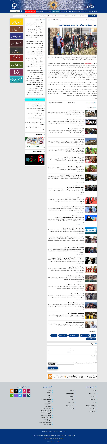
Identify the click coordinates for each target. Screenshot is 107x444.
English (49, 393)
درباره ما (72, 409)
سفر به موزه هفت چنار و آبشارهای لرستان (75, 111)
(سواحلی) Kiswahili (46, 415)
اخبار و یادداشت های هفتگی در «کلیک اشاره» (75, 120)
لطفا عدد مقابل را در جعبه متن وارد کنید (85, 363)
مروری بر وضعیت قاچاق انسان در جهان (76, 302)
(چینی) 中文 (47, 424)
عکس (45, 11)
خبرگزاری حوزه (88, 63)
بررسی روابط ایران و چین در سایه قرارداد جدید (74, 198)
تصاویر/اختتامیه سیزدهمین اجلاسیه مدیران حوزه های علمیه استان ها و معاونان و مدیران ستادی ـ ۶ (35, 31)
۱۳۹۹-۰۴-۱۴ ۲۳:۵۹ (79, 272)
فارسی (49, 390)
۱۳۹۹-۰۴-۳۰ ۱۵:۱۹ (79, 224)
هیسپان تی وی (85, 335)
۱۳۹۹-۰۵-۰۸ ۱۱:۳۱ (80, 203)
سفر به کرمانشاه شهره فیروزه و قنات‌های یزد (75, 276)
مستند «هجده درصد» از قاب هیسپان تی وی (75, 322)
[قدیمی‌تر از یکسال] (91, 113)
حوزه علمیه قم (76, 11)
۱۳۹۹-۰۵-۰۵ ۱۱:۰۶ (80, 136)
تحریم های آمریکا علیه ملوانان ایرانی (76, 267)
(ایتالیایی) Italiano (46, 418)
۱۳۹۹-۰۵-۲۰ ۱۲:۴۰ (79, 290)
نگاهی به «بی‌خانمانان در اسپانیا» (77, 294)
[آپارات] (24, 391)
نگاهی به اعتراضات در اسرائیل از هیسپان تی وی (74, 247)
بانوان (49, 11)
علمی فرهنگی (55, 11)
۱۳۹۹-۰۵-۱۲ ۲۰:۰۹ (80, 212)
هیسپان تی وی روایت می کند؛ (78, 185)
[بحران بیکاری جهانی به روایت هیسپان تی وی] (72, 41)
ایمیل (69, 349)
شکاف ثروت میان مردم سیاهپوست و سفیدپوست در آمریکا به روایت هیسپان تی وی (66, 237)
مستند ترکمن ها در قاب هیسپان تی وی (76, 166)
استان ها (68, 11)
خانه (95, 11)
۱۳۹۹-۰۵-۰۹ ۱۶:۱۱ (80, 310)
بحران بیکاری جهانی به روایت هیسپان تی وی (77, 25)
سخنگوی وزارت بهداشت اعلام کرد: (77, 216)
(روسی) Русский (46, 408)
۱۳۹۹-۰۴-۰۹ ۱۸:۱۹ (80, 299)
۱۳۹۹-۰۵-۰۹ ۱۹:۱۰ (80, 319)
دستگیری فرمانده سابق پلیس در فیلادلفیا (75, 187)
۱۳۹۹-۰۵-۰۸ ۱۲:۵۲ (79, 263)
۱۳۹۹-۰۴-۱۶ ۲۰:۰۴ (79, 244)
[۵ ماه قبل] (34, 159)
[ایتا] (11, 391)
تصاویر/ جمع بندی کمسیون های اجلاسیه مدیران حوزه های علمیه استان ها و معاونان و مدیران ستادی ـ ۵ (34, 60)
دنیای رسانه (82, 20)
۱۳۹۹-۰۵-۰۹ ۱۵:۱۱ (80, 171)
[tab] (35, 99)
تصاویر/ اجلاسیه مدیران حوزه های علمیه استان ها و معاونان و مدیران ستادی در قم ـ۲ (34, 37)
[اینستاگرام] (28, 391)
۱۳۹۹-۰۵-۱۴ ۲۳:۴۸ (79, 254)
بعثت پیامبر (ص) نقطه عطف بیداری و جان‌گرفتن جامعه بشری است (36, 114)
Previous (42, 159)
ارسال (52, 368)
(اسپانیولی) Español (46, 411)
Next (27, 159)
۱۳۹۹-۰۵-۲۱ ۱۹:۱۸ (80, 281)
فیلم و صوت (39, 11)
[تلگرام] (20, 391)
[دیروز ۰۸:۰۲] (34, 142)
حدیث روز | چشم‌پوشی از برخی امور (39, 16)
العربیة (49, 395)
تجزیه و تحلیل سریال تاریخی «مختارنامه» (75, 285)
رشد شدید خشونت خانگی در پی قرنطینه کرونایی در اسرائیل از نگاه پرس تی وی (67, 258)
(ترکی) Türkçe (47, 406)
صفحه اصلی (94, 20)
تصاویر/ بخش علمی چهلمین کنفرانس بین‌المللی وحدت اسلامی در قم (35, 71)
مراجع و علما (84, 11)
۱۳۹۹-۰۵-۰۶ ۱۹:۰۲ (80, 153)
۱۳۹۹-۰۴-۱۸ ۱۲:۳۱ (79, 194)
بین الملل (62, 11)
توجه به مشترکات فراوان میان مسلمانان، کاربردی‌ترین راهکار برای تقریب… (36, 105)
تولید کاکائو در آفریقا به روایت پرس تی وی (75, 148)
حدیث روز (92, 16)
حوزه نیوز (53, 335)
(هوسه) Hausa (47, 420)
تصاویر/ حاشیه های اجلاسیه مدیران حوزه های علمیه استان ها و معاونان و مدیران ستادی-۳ (34, 43)
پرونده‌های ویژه (37, 151)
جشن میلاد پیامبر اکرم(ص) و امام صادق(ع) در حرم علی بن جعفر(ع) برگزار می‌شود (34, 66)
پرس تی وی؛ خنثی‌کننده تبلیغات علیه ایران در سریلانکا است (71, 228)
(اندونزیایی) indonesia (45, 422)
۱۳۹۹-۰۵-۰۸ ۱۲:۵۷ (79, 182)
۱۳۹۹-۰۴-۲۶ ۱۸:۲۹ (79, 145)
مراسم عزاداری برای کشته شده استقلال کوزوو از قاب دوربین (72, 175)
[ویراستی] (20, 395)
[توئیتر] (16, 391)
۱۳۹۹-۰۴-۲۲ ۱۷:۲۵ (79, 163)
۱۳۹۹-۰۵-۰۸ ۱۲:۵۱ (80, 233)
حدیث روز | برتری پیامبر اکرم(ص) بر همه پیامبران (15, 16)
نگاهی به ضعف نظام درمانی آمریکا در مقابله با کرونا (73, 206)
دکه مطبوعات (38, 134)
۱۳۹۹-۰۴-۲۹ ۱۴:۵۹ (79, 116)
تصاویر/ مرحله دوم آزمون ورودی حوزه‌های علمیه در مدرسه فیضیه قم (35, 89)
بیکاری (93, 335)
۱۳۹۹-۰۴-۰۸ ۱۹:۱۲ (80, 328)
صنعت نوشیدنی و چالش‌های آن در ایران (75, 313)
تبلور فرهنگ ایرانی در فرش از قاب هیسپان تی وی (74, 157)
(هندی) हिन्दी (48, 402)
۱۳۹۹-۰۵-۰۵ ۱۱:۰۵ (80, 125)
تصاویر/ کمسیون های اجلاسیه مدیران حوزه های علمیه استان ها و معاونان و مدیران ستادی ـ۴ (35, 53)
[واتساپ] (11, 395)
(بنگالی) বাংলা (48, 404)
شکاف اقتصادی (91, 339)
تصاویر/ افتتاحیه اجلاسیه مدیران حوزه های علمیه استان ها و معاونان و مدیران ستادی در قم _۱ (34, 24)
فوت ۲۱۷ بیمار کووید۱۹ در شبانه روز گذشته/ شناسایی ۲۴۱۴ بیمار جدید (69, 217)
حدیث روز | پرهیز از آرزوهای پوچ (57, 16)
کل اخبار (91, 11)
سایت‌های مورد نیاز (30, 11)
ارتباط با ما (93, 409)
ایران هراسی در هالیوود (79, 139)
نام (96, 349)
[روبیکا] (24, 395)
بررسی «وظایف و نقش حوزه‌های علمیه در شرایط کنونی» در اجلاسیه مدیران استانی (34, 94)
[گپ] (16, 395)
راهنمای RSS (92, 412)
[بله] (28, 395)
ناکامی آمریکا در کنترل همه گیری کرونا (76, 128)
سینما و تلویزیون (73, 335)
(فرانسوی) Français (46, 399)
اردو (50, 397)
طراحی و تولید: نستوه (51, 441)
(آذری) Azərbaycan (46, 413)
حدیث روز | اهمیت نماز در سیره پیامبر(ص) (78, 16)
